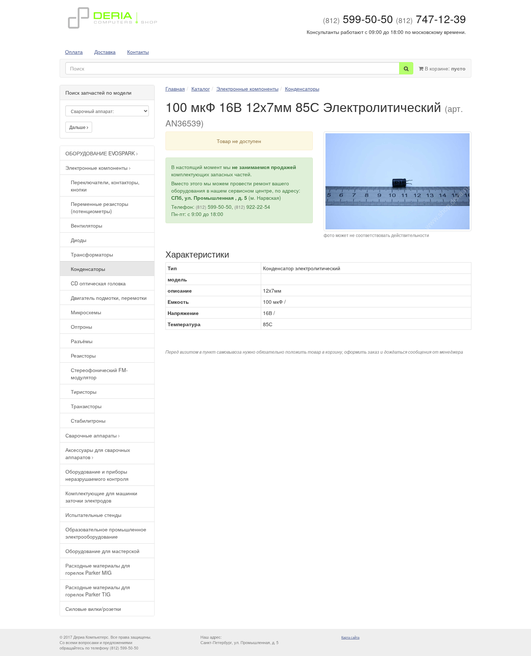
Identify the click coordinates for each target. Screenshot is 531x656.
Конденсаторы (88, 268)
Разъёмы (81, 341)
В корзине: (444, 68)
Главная (175, 88)
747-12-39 (431, 18)
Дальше (78, 127)
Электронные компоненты (97, 167)
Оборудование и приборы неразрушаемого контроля (97, 475)
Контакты (138, 51)
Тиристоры (83, 391)
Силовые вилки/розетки (93, 608)
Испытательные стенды (93, 514)
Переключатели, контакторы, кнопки (105, 185)
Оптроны (81, 326)
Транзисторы (86, 406)
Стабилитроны (88, 420)
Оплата (74, 51)
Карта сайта (350, 637)
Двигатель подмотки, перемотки (109, 297)
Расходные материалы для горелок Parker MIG (97, 569)
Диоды (78, 239)
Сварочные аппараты (91, 435)
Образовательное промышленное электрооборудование (105, 533)
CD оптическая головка (98, 283)
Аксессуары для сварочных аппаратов (97, 453)
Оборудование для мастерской (102, 550)
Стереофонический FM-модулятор (99, 373)
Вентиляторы (86, 225)
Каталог (200, 88)
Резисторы (83, 355)
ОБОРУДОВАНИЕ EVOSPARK (100, 153)
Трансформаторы (92, 254)
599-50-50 (358, 18)
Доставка (105, 51)
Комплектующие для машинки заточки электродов (101, 496)
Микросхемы (86, 312)
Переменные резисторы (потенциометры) (99, 207)
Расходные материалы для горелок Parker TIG (97, 590)
